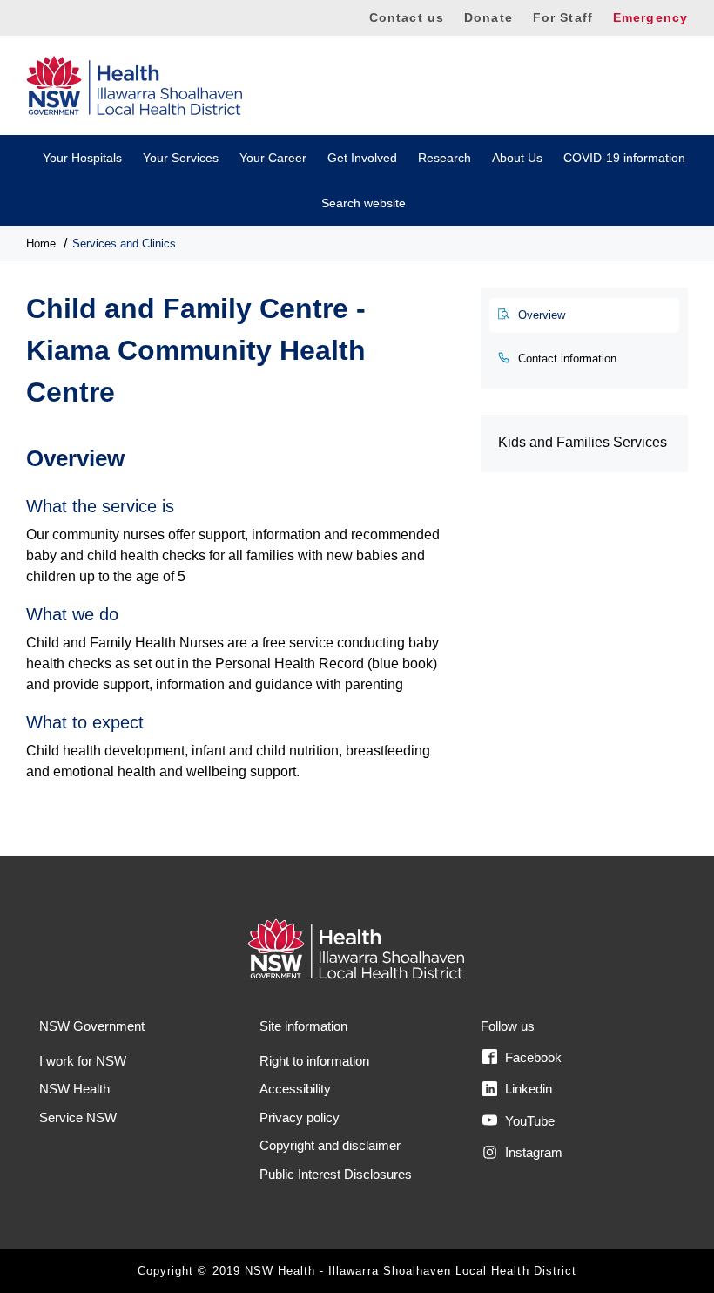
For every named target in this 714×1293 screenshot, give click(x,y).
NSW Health (74, 1088)
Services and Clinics (124, 243)
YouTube (528, 1121)
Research (444, 158)
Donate (488, 17)
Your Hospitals (82, 158)
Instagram (532, 1152)
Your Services (181, 158)
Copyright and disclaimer (330, 1145)
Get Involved (362, 158)
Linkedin (527, 1088)
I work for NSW (82, 1060)
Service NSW (78, 1117)
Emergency (650, 17)
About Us (517, 158)
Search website (363, 203)
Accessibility (295, 1088)
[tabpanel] (240, 604)
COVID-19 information (624, 158)
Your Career (272, 158)
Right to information (314, 1060)
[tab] (584, 315)
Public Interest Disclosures (335, 1174)
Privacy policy (299, 1117)
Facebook (532, 1057)
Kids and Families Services (582, 442)
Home (41, 243)
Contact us (406, 17)
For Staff (563, 17)
